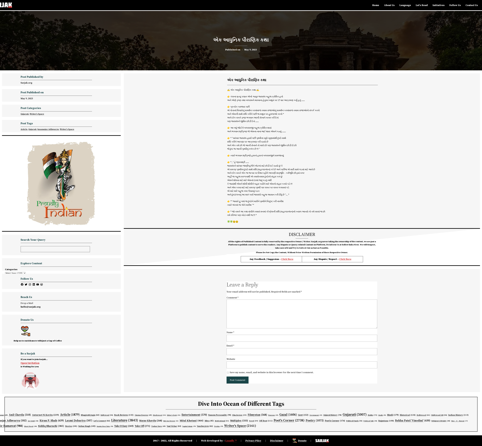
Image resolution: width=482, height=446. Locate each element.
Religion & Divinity (440, 421)
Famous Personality (219, 415)
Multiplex (239, 420)
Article (24, 129)
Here (348, 259)
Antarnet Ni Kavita (45, 414)
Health (382, 415)
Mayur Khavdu (150, 420)
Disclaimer (276, 440)
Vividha (218, 426)
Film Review (239, 415)
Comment (232, 297)
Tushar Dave (158, 426)
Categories (11, 269)
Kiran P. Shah (52, 420)
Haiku (372, 415)
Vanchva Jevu (205, 426)
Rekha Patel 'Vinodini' (412, 420)
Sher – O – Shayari (459, 421)
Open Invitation (30, 363)
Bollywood (107, 415)
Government (316, 415)
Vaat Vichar (174, 426)
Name (230, 332)
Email (230, 345)
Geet (303, 414)
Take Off (142, 426)
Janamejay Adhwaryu (48, 129)
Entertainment (194, 415)
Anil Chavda (20, 415)
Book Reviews (124, 415)
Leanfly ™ (231, 440)
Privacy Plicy (253, 440)
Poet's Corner (289, 420)
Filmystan (257, 415)
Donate (302, 440)
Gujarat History (332, 415)
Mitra (209, 421)
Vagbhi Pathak (189, 426)
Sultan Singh (87, 426)
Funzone (273, 415)
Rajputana (386, 420)
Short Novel (30, 426)
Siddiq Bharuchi (51, 426)
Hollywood (423, 415)
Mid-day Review (170, 421)
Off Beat (266, 420)
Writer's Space (240, 425)
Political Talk (370, 421)
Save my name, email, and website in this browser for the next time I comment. (272, 372)
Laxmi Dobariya (78, 420)
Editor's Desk (173, 415)
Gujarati (25, 114)
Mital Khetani (191, 420)
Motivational (222, 421)
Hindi (393, 414)
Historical (407, 415)
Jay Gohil (33, 421)
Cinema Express (143, 415)
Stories (71, 426)
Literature (124, 420)
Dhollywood (159, 415)
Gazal (288, 414)
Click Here (287, 259)
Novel (253, 421)
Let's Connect (102, 421)
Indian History (458, 415)
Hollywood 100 (439, 415)
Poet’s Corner (335, 420)
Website (231, 359)
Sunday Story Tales (105, 426)
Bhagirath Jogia (90, 415)
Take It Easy (124, 426)
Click (342, 259)
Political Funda (354, 421)
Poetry (315, 420)
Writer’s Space (37, 114)
